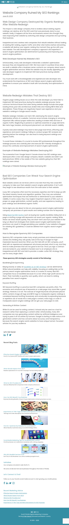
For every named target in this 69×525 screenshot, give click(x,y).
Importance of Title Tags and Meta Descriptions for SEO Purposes (25, 412)
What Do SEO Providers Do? (13, 383)
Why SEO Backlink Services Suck (14, 454)
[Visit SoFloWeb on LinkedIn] (5, 335)
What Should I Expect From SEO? (14, 369)
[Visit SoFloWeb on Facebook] (7, 335)
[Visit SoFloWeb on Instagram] (13, 483)
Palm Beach (28, 516)
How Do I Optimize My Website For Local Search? (20, 426)
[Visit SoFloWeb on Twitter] (10, 335)
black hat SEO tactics (15, 215)
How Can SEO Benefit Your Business (15, 397)
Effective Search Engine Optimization (16, 354)
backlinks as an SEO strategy (35, 267)
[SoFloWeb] (7, 2)
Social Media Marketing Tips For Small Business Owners (22, 440)
